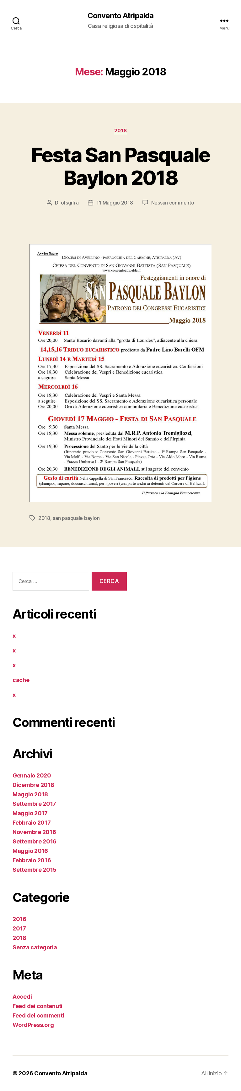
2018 (120, 131)
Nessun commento (172, 202)
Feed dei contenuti (37, 1006)
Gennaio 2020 (32, 775)
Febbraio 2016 (32, 860)
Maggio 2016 (30, 851)
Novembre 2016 (34, 832)
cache (21, 680)
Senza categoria (35, 947)
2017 (19, 928)
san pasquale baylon (76, 518)
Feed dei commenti (38, 1015)
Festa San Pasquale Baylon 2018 (120, 166)
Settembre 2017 (34, 803)
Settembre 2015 (34, 869)
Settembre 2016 (34, 841)
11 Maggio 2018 (114, 202)
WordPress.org (33, 1025)
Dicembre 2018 (33, 785)
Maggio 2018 (30, 794)
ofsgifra (70, 202)
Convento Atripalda (120, 15)
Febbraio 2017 (32, 822)
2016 (19, 919)
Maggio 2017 (30, 813)
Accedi (22, 996)
